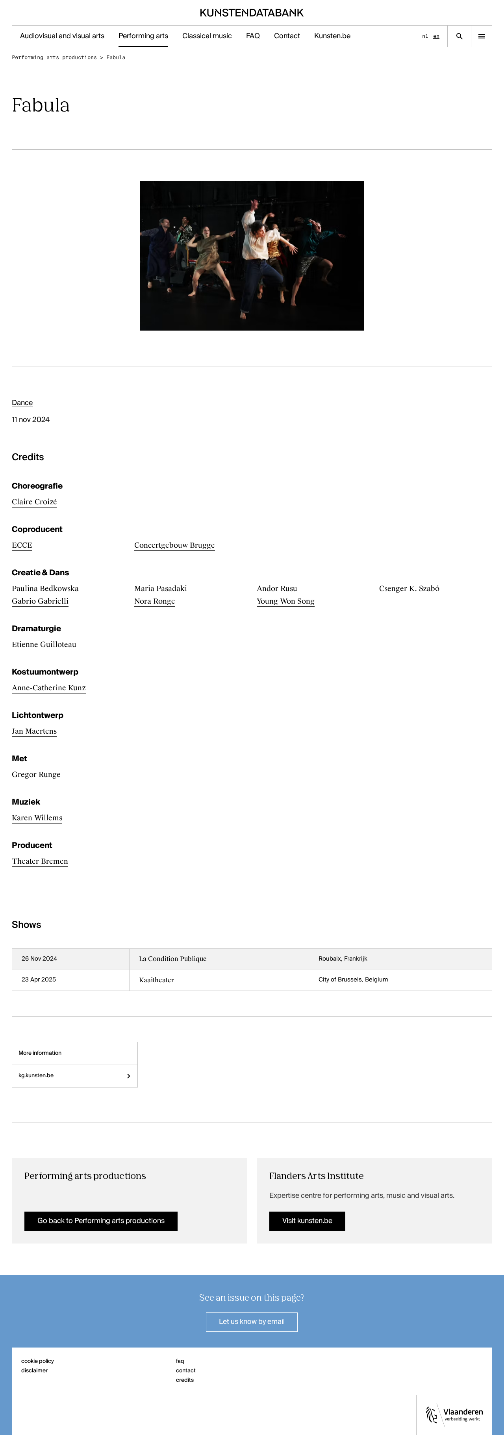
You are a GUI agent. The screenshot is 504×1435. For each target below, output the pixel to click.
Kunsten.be (332, 36)
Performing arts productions (54, 57)
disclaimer (34, 1371)
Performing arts (143, 36)
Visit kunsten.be (307, 1221)
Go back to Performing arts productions (101, 1221)
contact (186, 1371)
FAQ (253, 36)
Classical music (207, 36)
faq (180, 1361)
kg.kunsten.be (36, 1075)
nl (425, 36)
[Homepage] (252, 13)
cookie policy (37, 1361)
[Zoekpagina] (459, 36)
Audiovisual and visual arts (62, 36)
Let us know (252, 1321)
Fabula (115, 57)
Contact (287, 36)
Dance (22, 403)
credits (185, 1380)
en (436, 36)
